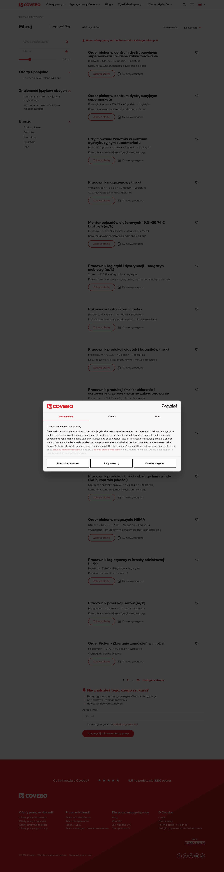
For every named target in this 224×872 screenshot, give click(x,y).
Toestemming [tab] (66, 416)
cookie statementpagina (107, 449)
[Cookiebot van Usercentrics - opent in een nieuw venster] (164, 406)
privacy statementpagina (67, 449)
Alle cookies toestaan (68, 463)
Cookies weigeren (154, 463)
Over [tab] (157, 416)
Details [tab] (112, 416)
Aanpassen (110, 463)
